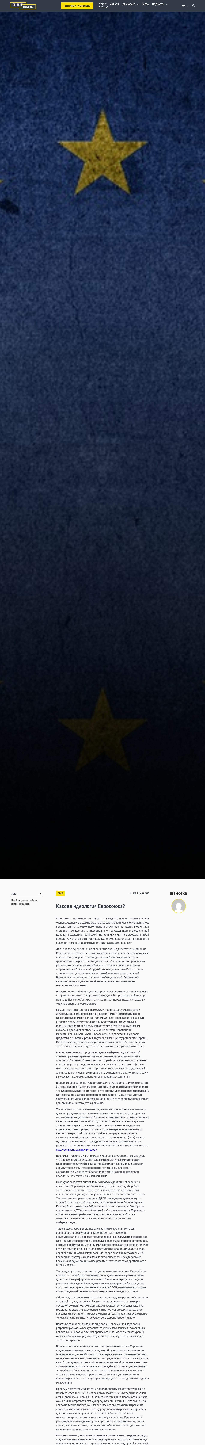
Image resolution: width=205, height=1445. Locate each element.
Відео (145, 4)
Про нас (103, 7)
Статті (103, 4)
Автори (114, 4)
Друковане (128, 4)
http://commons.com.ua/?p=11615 (76, 1149)
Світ (60, 893)
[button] (40, 894)
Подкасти (158, 4)
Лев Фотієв (178, 894)
